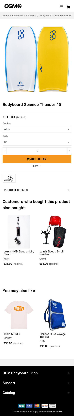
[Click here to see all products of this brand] (9, 178)
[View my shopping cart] (68, 6)
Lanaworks (56, 411)
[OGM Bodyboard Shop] (20, 6)
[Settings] (61, 6)
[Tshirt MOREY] (19, 314)
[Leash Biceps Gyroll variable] (54, 231)
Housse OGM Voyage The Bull (53, 335)
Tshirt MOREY (12, 334)
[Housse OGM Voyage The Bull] (55, 314)
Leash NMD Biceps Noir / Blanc (19, 253)
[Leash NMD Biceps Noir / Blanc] (19, 231)
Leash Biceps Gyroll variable (51, 253)
